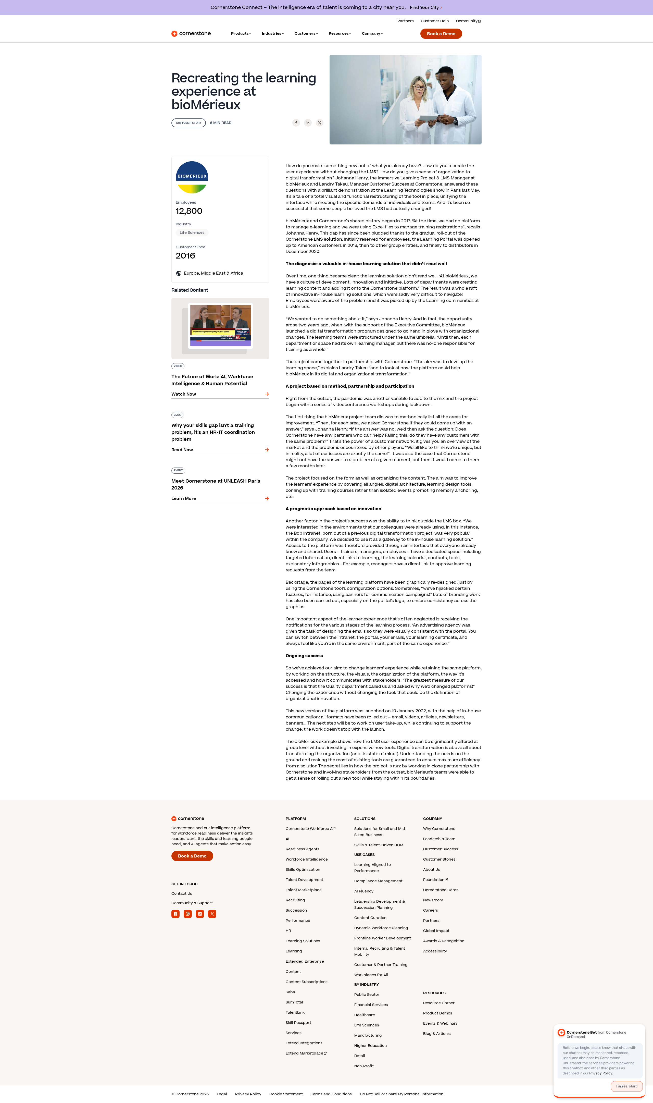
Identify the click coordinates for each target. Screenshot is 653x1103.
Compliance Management (378, 881)
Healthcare (364, 1015)
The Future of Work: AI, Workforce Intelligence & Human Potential (219, 300)
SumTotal (294, 1002)
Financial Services (371, 1005)
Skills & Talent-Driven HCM (378, 845)
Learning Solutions (303, 941)
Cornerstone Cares (440, 890)
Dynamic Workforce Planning (381, 928)
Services (294, 1033)
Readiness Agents (302, 849)
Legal (222, 1094)
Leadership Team (439, 839)
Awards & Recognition (443, 941)
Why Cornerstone (439, 828)
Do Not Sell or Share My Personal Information (401, 1094)
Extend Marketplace (304, 1053)
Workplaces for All (371, 975)
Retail (359, 1056)
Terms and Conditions (331, 1094)
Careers (430, 910)
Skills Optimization (303, 869)
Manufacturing (368, 1035)
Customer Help (435, 21)
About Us (431, 869)
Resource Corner (439, 1003)
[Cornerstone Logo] (191, 34)
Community (467, 21)
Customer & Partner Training (381, 964)
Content (293, 971)
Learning (294, 951)
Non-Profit (364, 1066)
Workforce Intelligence (307, 859)
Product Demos (437, 1013)
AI (287, 839)
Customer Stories (439, 859)
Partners (405, 21)
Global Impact (436, 931)
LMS (371, 172)
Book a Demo (441, 34)
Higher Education (370, 1045)
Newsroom (433, 900)
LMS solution (328, 239)
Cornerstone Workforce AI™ (311, 828)
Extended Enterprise (305, 961)
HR (288, 931)
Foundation (433, 880)
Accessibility (435, 951)
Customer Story (188, 123)
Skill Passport (298, 1022)
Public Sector (366, 994)
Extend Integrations (304, 1043)
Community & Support (192, 903)
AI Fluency (363, 891)
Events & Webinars (440, 1023)
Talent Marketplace (304, 890)
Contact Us (181, 893)
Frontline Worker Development (382, 938)
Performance (298, 920)
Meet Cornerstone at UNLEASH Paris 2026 (215, 466)
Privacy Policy (248, 1094)
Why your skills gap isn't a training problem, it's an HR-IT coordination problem (217, 414)
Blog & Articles (437, 1033)
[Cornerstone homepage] (220, 818)
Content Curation (370, 918)
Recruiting (295, 900)
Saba (290, 992)
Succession (296, 910)
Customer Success (440, 849)
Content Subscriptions (307, 982)
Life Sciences (192, 232)
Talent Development (304, 880)
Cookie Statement (286, 1094)
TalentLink (295, 1012)
